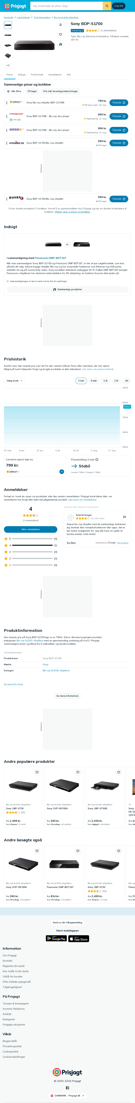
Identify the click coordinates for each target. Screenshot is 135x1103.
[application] (67, 420)
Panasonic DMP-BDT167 (50, 258)
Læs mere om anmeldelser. (82, 499)
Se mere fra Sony (13, 684)
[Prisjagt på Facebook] (67, 1087)
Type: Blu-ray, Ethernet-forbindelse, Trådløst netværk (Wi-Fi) (100, 38)
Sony (45, 664)
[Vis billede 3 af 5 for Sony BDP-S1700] (8, 45)
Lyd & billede (23, 17)
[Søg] (107, 6)
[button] (8, 65)
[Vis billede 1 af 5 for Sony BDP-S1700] (8, 25)
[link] (67, 264)
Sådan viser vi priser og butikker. (73, 211)
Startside (8, 17)
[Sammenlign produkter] (60, 44)
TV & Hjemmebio (42, 17)
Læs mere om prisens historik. (98, 369)
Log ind (119, 5)
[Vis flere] (6, 103)
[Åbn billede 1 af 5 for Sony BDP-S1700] (34, 45)
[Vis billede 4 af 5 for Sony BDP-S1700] (8, 56)
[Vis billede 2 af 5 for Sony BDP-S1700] (8, 35)
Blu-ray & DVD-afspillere (66, 17)
